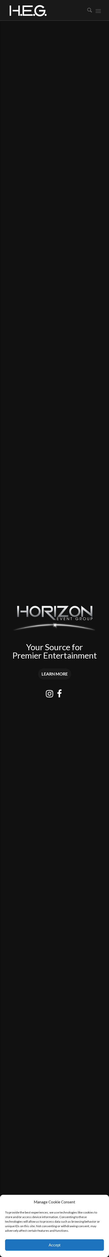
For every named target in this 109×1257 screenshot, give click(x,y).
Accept (54, 1245)
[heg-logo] (45, 10)
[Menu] (98, 10)
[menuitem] (87, 10)
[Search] (87, 10)
